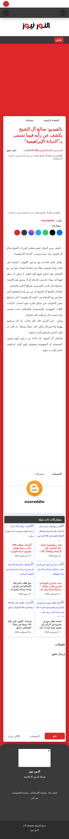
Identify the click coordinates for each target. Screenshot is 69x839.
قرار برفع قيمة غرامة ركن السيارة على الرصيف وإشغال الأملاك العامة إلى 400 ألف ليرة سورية (49, 551)
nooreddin (48, 220)
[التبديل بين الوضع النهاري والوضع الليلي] (6, 4)
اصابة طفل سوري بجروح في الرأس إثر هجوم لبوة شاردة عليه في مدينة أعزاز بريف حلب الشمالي (50, 627)
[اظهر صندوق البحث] (6, 13)
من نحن (34, 797)
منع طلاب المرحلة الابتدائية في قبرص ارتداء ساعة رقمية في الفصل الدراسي (20, 587)
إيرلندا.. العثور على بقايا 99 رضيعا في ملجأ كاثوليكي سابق (19, 624)
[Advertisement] (34, 79)
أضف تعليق (11, 150)
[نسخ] (24, 232)
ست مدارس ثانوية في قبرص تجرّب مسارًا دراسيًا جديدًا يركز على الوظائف (50, 587)
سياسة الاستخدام (38, 792)
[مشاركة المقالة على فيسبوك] (59, 232)
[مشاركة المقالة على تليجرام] (38, 232)
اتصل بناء (52, 792)
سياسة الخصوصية (20, 792)
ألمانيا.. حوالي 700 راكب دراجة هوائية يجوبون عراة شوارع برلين (21, 549)
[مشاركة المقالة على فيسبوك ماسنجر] (31, 232)
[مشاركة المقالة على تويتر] (52, 232)
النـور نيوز (34, 830)
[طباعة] (17, 232)
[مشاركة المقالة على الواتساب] (45, 232)
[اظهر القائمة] (63, 13)
